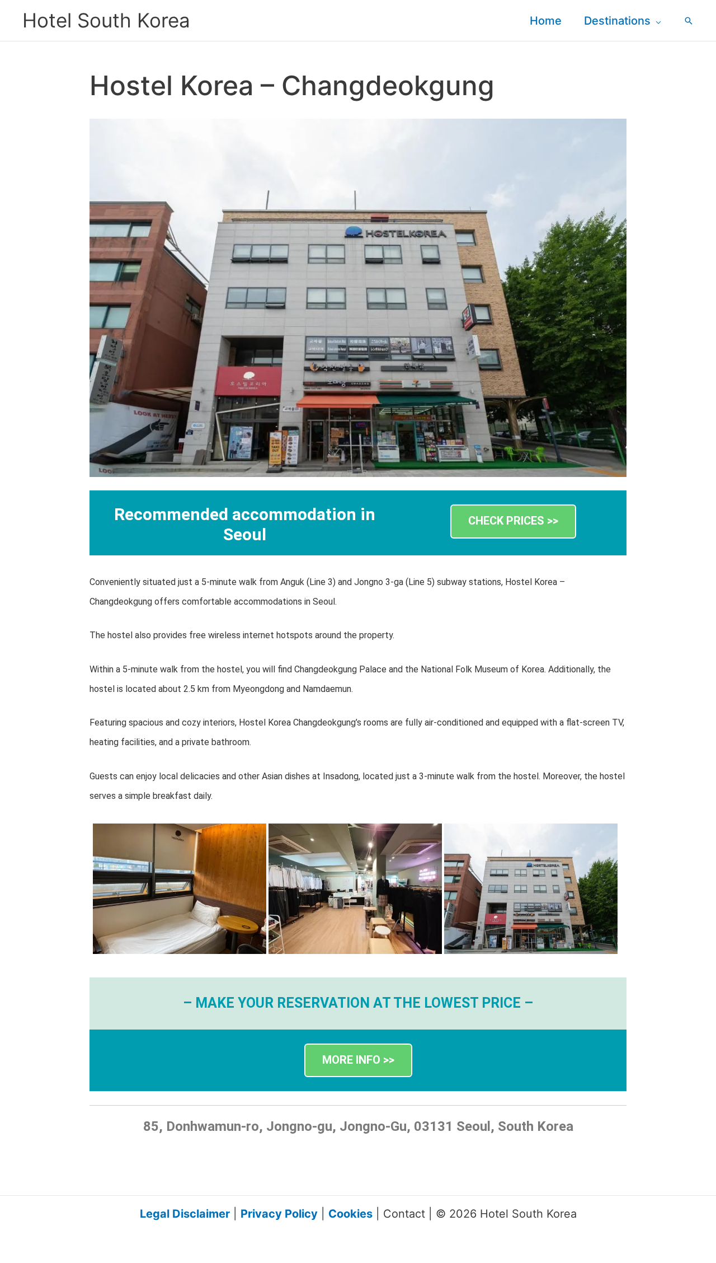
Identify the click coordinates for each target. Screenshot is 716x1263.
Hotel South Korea (106, 20)
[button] (656, 20)
